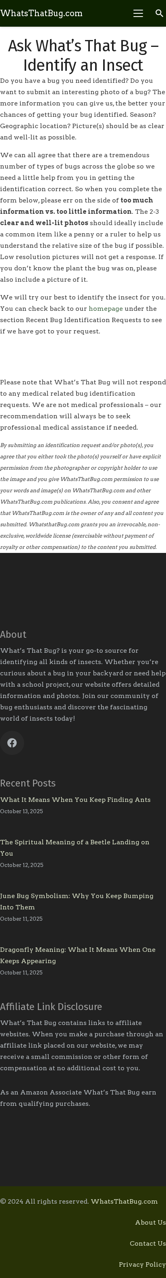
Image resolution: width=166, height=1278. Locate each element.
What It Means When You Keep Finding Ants (75, 799)
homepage (106, 308)
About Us (150, 1222)
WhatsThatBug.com (124, 1201)
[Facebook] (12, 743)
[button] (138, 13)
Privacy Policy (142, 1264)
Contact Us (148, 1243)
